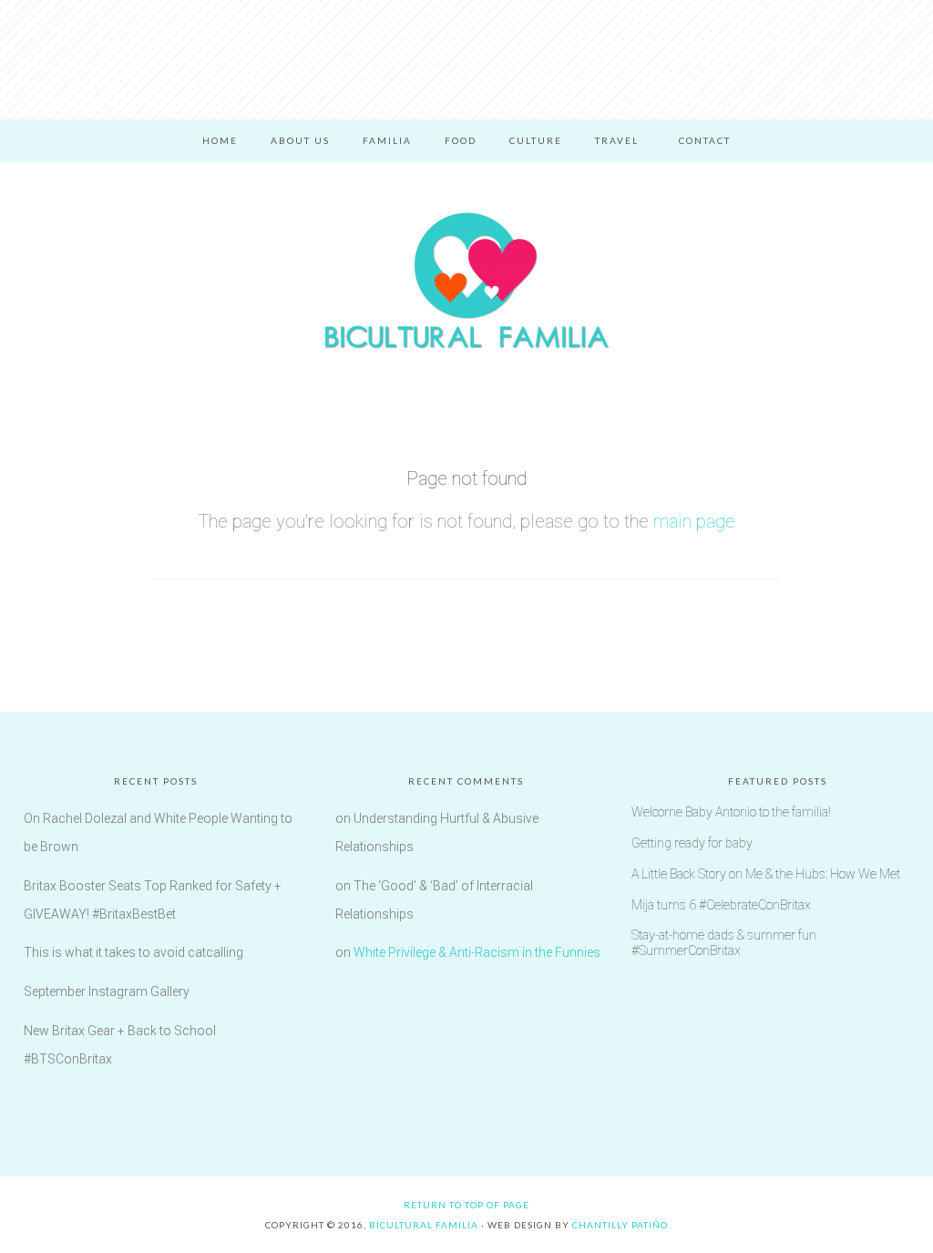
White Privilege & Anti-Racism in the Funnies (477, 952)
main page (694, 521)
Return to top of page (466, 1204)
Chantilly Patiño (620, 1224)
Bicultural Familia (466, 280)
